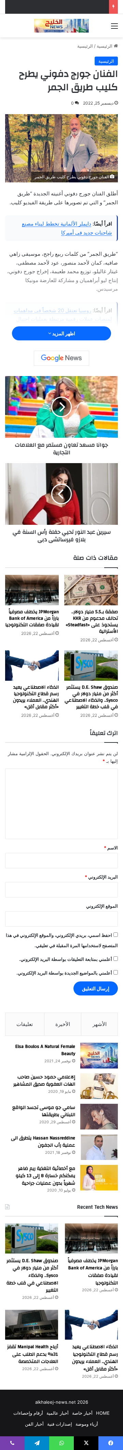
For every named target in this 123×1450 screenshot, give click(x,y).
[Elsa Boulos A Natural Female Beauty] (99, 1055)
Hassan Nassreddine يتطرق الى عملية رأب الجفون (43, 1142)
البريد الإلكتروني (101, 877)
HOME (103, 1413)
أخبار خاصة (82, 1413)
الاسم (111, 847)
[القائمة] (114, 28)
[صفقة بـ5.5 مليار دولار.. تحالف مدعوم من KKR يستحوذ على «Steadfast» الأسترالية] (91, 590)
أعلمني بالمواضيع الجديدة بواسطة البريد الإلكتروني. (64, 973)
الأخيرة (62, 1024)
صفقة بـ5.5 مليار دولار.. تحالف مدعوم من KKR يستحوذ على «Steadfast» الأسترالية (92, 621)
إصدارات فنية (59, 1424)
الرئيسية (105, 46)
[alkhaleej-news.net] (61, 26)
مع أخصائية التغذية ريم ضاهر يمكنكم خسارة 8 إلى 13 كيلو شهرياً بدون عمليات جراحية (45, 1176)
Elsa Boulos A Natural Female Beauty (45, 1050)
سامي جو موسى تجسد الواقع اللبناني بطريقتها (43, 1111)
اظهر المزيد (63, 333)
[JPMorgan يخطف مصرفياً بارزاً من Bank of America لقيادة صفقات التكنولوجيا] (32, 590)
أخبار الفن (34, 1424)
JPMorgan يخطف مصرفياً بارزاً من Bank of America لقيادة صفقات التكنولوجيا (32, 618)
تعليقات (24, 1024)
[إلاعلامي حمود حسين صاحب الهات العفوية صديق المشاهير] (99, 1086)
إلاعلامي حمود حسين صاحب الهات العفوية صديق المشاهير (44, 1081)
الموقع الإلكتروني (102, 906)
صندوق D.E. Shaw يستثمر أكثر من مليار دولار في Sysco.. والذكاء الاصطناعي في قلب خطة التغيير (91, 697)
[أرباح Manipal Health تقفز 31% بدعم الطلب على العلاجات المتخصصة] (31, 1325)
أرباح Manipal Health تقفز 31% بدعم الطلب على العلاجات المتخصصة (32, 1354)
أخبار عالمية (57, 1413)
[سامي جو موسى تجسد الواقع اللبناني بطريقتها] (99, 1116)
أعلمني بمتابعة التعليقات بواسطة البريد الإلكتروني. (65, 959)
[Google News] (61, 358)
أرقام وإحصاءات (28, 1413)
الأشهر (100, 1024)
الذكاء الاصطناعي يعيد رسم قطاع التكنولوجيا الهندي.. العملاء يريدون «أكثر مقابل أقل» (36, 697)
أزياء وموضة (87, 1424)
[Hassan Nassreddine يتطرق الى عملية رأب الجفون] (99, 1147)
